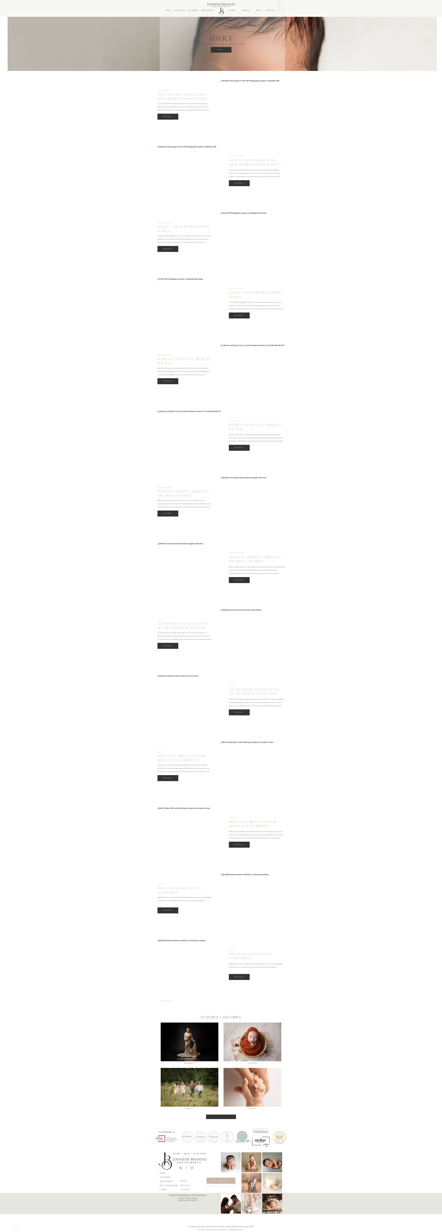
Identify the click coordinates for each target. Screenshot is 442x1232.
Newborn (168, 90)
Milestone (168, 355)
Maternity (168, 487)
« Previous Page (166, 1001)
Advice (160, 90)
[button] (221, 49)
